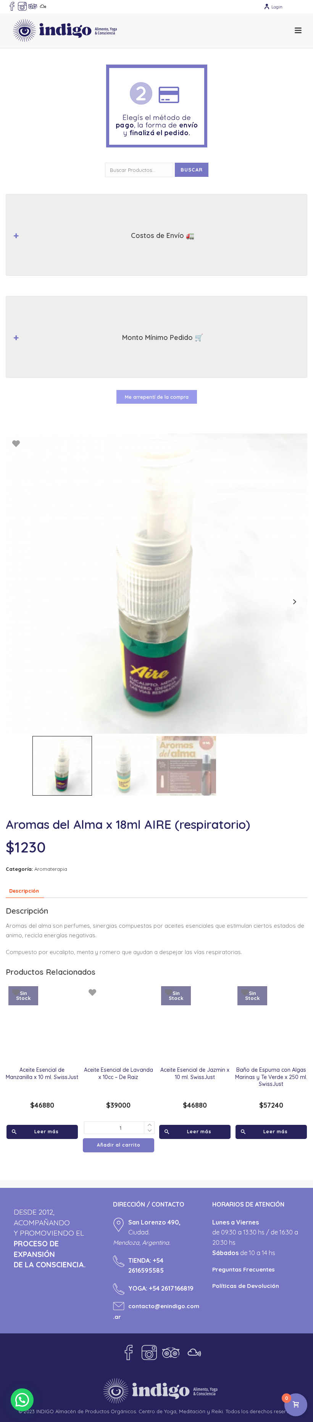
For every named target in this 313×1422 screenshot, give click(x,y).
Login (276, 7)
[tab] (24, 891)
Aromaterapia (50, 869)
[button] (22, 1399)
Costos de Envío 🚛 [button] (162, 235)
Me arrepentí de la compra (157, 397)
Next (294, 602)
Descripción (24, 891)
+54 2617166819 (171, 1288)
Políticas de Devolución (245, 1285)
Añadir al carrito (118, 1145)
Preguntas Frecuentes (243, 1269)
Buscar (192, 170)
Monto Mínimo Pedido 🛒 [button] (162, 337)
